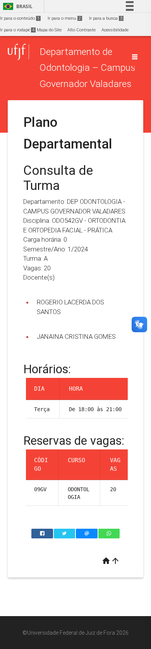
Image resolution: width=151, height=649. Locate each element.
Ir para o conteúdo (19, 18)
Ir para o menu (64, 18)
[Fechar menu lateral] (134, 57)
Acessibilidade (115, 29)
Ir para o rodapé (17, 29)
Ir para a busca (105, 18)
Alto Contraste (81, 29)
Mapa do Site (49, 29)
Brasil (16, 6)
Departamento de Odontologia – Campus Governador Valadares (87, 67)
